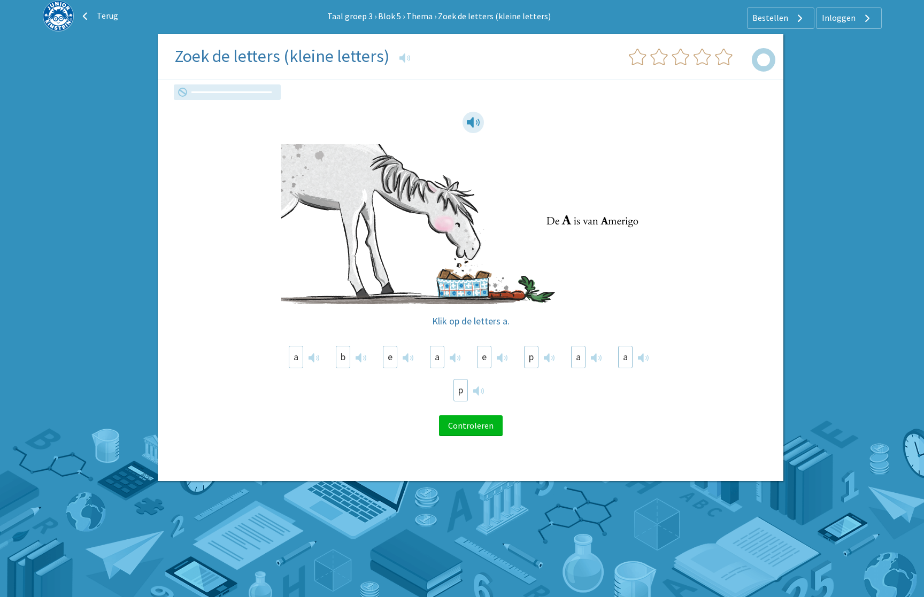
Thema (419, 16)
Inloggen (839, 17)
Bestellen (771, 17)
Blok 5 (389, 16)
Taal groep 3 (350, 16)
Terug (106, 15)
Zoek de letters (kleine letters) (494, 16)
